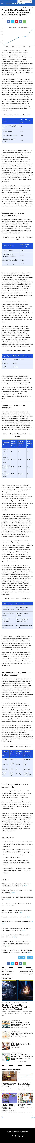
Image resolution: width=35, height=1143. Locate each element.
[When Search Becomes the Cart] (25, 1098)
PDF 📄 (30, 957)
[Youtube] (23, 1136)
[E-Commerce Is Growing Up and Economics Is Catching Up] (9, 1076)
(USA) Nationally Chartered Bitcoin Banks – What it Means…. (26, 973)
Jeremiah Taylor (15, 1061)
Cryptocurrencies (15, 1031)
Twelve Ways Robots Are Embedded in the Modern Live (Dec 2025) (8, 973)
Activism (13, 1042)
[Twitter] (12, 21)
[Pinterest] (16, 21)
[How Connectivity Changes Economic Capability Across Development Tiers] (6, 1024)
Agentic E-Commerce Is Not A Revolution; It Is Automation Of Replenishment (9, 1106)
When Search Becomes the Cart (24, 1105)
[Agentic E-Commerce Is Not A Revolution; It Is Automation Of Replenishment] (9, 1098)
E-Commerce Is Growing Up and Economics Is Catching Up (9, 1084)
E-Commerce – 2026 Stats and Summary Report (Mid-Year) (24, 1084)
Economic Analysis (15, 1020)
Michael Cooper (15, 1027)
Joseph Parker (14, 1036)
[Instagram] (16, 1136)
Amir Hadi (16, 1002)
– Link (25, 886)
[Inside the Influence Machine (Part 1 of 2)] (6, 1046)
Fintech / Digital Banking (7, 1002)
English (22, 1)
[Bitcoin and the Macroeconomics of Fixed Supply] (6, 1035)
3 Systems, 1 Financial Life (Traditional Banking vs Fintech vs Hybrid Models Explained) (15, 1007)
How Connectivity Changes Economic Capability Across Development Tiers (20, 1024)
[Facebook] (8, 21)
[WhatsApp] (24, 21)
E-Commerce (5, 7)
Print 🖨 (21, 957)
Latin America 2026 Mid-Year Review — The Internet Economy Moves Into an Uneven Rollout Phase (22, 1057)
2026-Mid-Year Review (16, 1053)
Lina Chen (13, 1047)
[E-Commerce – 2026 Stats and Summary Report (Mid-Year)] (25, 1076)
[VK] (20, 21)
